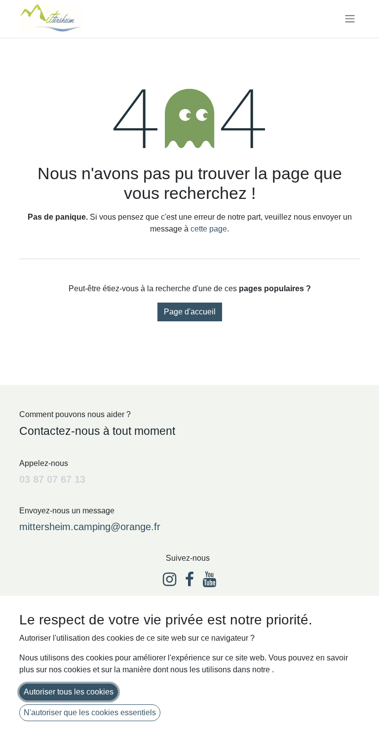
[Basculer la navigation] (350, 19)
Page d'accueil (190, 312)
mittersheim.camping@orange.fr (89, 526)
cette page (208, 229)
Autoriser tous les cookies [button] (69, 692)
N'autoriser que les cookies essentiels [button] (90, 712)
